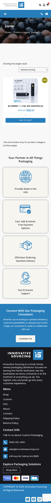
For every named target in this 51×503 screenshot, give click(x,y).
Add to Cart (25, 120)
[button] (40, 5)
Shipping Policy (11, 418)
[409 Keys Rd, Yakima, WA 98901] (5, 456)
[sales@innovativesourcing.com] (46, 14)
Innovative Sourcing (36, 486)
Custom (7, 399)
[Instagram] (39, 499)
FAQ (5, 404)
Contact (7, 413)
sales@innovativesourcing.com (24, 449)
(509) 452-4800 (17, 442)
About (6, 408)
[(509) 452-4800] (5, 442)
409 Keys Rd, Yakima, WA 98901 (24, 456)
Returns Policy (10, 423)
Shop (6, 394)
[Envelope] (27, 499)
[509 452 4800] (42, 14)
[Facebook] (33, 499)
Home (8, 32)
